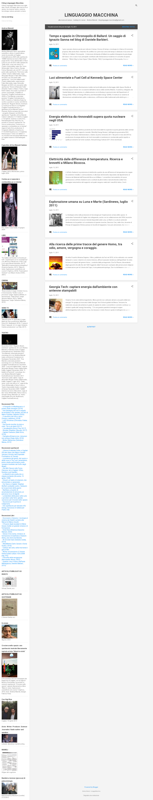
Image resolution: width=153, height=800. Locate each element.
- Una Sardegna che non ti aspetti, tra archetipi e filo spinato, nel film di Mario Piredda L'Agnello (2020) (15, 412)
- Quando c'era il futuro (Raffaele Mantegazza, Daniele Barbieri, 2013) (13, 563)
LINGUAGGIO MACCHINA (91, 15)
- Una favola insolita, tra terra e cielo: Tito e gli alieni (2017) (13, 425)
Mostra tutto (128, 27)
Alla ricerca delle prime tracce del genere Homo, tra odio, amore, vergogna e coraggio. (85, 246)
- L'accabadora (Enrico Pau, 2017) (14, 428)
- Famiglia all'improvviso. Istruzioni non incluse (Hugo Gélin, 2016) (14, 437)
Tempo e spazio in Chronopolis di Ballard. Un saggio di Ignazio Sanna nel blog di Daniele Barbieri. (87, 37)
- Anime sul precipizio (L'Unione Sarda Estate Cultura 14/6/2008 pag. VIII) (13, 554)
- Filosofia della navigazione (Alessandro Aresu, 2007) (12, 559)
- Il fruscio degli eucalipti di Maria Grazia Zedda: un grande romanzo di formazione (15, 526)
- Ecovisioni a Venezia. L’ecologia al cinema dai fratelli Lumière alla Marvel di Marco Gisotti (15, 520)
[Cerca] (136, 5)
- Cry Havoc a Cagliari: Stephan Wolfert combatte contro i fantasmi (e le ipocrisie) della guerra (14, 486)
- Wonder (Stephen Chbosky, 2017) (14, 430)
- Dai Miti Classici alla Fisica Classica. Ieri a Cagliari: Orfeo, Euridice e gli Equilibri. (12, 470)
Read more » (128, 65)
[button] (132, 35)
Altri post (91, 327)
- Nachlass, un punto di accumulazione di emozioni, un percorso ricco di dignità (13, 492)
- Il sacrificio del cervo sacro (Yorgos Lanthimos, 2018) (12, 417)
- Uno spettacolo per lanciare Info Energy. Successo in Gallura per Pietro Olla (14, 508)
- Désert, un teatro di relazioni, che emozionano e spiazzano (14, 481)
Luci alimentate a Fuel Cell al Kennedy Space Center (86, 77)
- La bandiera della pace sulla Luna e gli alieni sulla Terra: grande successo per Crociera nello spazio (14, 498)
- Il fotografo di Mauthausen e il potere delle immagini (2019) (13, 408)
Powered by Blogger (91, 787)
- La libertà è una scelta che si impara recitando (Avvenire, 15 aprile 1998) (13, 476)
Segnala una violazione (91, 795)
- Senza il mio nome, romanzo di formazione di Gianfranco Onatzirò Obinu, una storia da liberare (14, 536)
